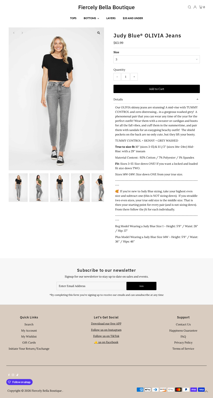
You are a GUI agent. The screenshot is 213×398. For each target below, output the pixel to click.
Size (116, 52)
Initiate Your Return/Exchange (29, 348)
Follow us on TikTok (106, 336)
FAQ (183, 336)
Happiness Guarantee (183, 330)
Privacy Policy (183, 342)
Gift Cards (29, 342)
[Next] (22, 33)
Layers (110, 18)
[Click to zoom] (98, 33)
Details (118, 99)
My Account (29, 330)
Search (28, 324)
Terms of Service (183, 348)
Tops (73, 18)
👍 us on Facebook (106, 342)
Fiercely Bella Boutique (106, 7)
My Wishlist (29, 336)
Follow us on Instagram (106, 330)
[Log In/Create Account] (195, 7)
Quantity (119, 69)
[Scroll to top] (206, 391)
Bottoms (90, 18)
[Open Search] (189, 7)
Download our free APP (106, 323)
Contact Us (183, 324)
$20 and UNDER (133, 18)
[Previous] (14, 33)
